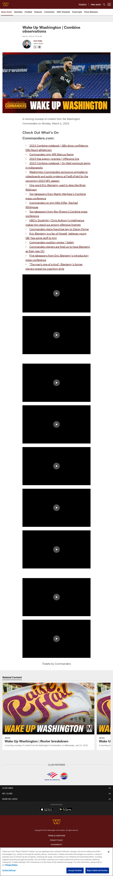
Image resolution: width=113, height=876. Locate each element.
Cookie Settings (9, 870)
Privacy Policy (56, 840)
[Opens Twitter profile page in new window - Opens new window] (35, 47)
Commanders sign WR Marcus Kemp (51, 154)
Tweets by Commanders (56, 663)
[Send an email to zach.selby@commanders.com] (39, 47)
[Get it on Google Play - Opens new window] (66, 810)
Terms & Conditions (56, 836)
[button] (56, 293)
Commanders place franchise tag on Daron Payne (59, 229)
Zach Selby (37, 41)
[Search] (104, 4)
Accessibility (56, 844)
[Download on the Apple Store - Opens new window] (47, 809)
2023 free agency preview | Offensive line (54, 158)
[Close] (109, 852)
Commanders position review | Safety (51, 242)
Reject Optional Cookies (97, 870)
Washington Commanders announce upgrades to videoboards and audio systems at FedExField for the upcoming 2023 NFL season (56, 176)
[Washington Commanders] (56, 822)
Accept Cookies (75, 870)
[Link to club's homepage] (5, 3)
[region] (56, 861)
